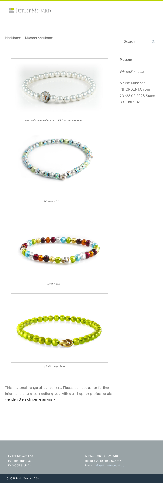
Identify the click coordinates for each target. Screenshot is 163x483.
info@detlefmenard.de (109, 465)
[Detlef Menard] (29, 12)
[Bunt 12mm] (59, 246)
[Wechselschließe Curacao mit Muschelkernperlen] (59, 88)
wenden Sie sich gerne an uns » (30, 399)
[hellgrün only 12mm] (59, 328)
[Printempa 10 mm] (59, 164)
